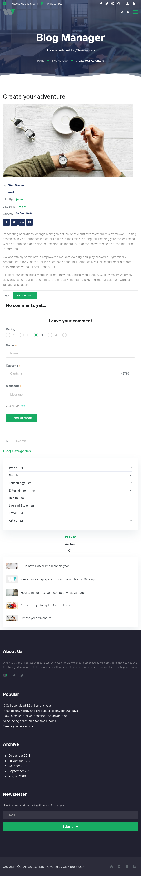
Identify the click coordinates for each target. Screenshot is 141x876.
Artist (16, 521)
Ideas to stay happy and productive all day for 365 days (58, 579)
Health (16, 498)
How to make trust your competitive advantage (53, 593)
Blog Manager (60, 60)
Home (40, 60)
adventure (25, 295)
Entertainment (22, 490)
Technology (20, 483)
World (11, 192)
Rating (10, 329)
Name (10, 345)
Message (12, 386)
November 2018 (19, 761)
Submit (68, 827)
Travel (16, 513)
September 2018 (20, 771)
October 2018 (18, 766)
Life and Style (21, 505)
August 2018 (17, 776)
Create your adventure (36, 618)
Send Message (22, 418)
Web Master (16, 185)
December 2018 (19, 756)
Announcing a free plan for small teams (47, 605)
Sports (16, 475)
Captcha (12, 366)
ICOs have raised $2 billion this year (45, 566)
